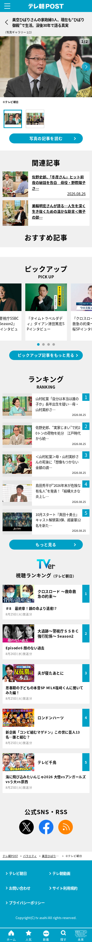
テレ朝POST (46, 6)
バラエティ (30, 856)
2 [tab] (43, 344)
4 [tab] (53, 344)
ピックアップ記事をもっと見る (46, 355)
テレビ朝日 (18, 873)
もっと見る (46, 544)
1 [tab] (38, 344)
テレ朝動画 (61, 873)
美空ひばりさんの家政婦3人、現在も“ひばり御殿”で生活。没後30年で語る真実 (53, 856)
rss (65, 827)
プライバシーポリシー (27, 902)
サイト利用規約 (64, 888)
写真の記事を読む (46, 138)
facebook (46, 827)
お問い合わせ (19, 888)
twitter (26, 827)
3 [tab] (48, 344)
